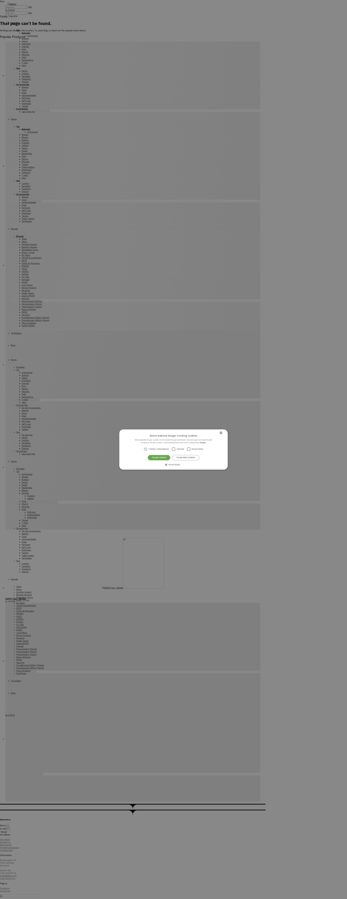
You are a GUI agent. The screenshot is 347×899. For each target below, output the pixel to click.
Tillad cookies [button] (159, 457)
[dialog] (173, 449)
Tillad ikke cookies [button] (185, 457)
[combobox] (221, 432)
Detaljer (203, 442)
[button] (173, 464)
